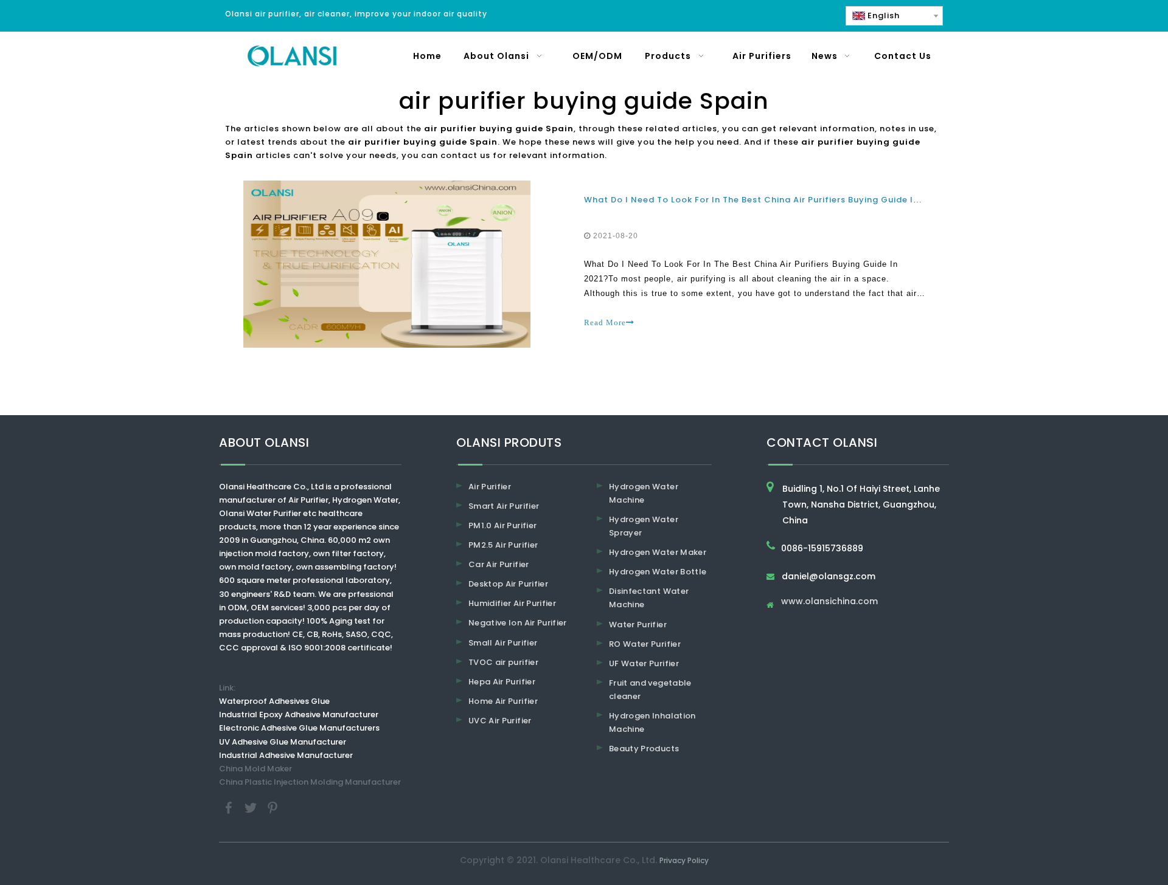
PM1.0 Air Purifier (502, 525)
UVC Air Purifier (500, 720)
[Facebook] (230, 807)
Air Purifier (489, 486)
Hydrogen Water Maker (657, 552)
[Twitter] (252, 807)
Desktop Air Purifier (508, 584)
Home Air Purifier (503, 701)
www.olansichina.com (829, 602)
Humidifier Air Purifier (512, 603)
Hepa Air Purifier (501, 681)
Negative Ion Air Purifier (517, 622)
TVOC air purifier (503, 662)
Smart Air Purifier (503, 506)
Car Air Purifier (498, 564)
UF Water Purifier (644, 663)
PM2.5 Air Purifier (503, 545)
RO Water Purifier (645, 644)
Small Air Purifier (502, 643)
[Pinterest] (272, 807)
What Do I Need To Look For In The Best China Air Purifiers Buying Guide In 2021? (765, 199)
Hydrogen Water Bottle (657, 571)
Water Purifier (638, 624)
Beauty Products (644, 748)
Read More (605, 322)
